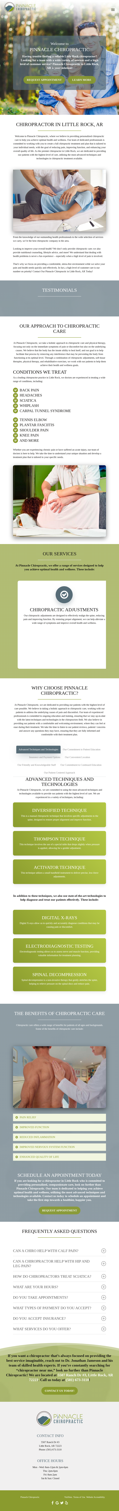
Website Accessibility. (95, 1497)
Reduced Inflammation (37, 1137)
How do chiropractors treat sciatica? (52, 1276)
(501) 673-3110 (77, 1380)
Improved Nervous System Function (47, 1147)
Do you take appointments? (40, 1297)
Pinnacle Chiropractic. (30, 1497)
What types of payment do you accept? (52, 1308)
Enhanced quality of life (39, 1156)
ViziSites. (68, 1497)
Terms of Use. (79, 1497)
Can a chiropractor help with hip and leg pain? (51, 1263)
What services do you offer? (42, 1329)
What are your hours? (35, 1287)
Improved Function (34, 1127)
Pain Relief (28, 1117)
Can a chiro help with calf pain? (45, 1251)
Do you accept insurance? (39, 1318)
